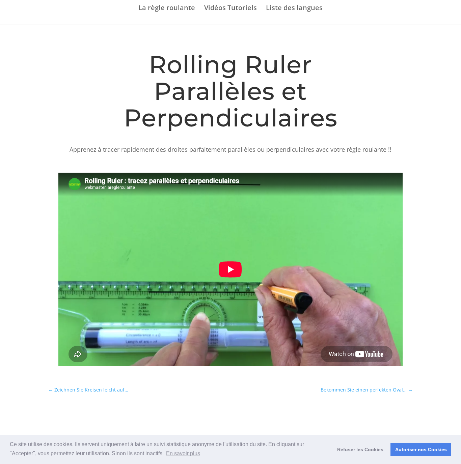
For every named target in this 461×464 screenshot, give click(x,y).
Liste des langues (294, 8)
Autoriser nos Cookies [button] (421, 449)
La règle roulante (166, 8)
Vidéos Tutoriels (230, 8)
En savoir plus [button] (183, 453)
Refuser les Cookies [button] (360, 449)
